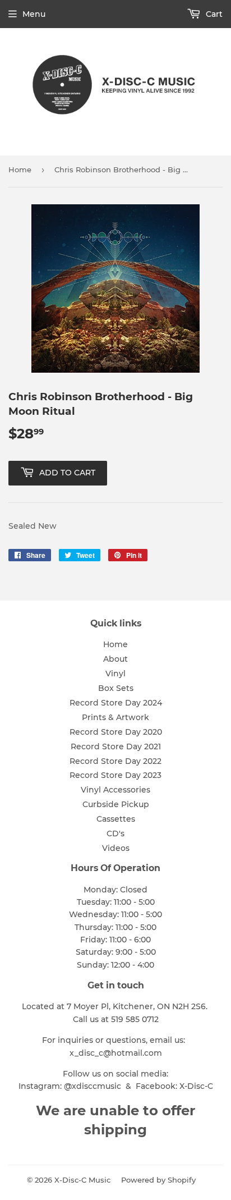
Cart (213, 14)
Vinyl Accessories (115, 790)
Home (19, 169)
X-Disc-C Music (82, 1179)
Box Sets (115, 688)
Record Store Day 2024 (116, 703)
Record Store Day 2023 (115, 775)
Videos (116, 848)
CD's (115, 833)
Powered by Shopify (158, 1179)
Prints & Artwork (115, 717)
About (115, 659)
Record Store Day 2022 (115, 761)
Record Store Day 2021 (116, 746)
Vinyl (115, 673)
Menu (33, 14)
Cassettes (115, 819)
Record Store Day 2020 (116, 732)
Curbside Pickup (115, 804)
